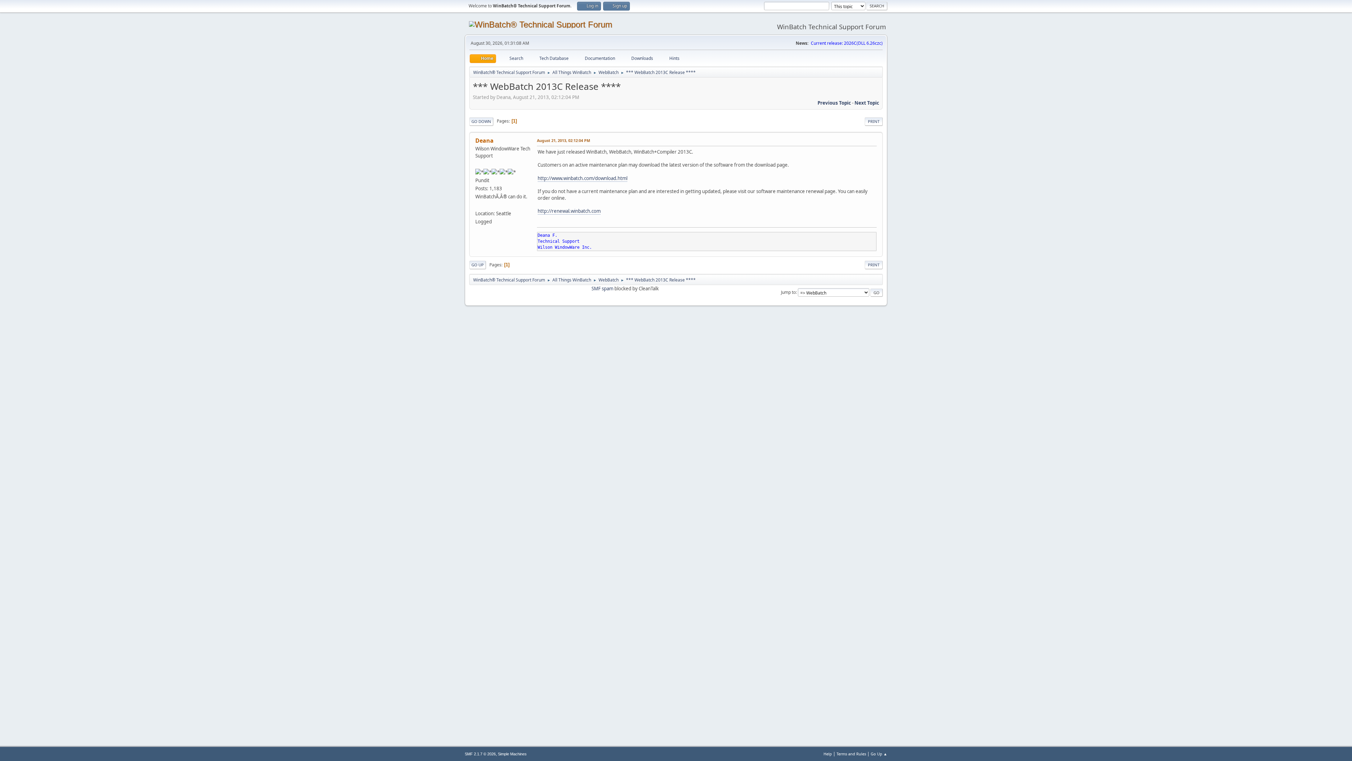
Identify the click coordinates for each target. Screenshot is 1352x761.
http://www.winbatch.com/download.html (582, 178)
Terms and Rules (851, 753)
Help (828, 753)
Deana (484, 140)
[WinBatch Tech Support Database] (478, 205)
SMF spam (602, 288)
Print (874, 121)
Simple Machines (512, 754)
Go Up (477, 264)
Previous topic (834, 103)
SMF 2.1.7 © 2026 (480, 754)
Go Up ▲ (879, 753)
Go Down (481, 121)
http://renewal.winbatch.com (569, 211)
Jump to (788, 292)
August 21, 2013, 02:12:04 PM (563, 140)
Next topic (867, 103)
